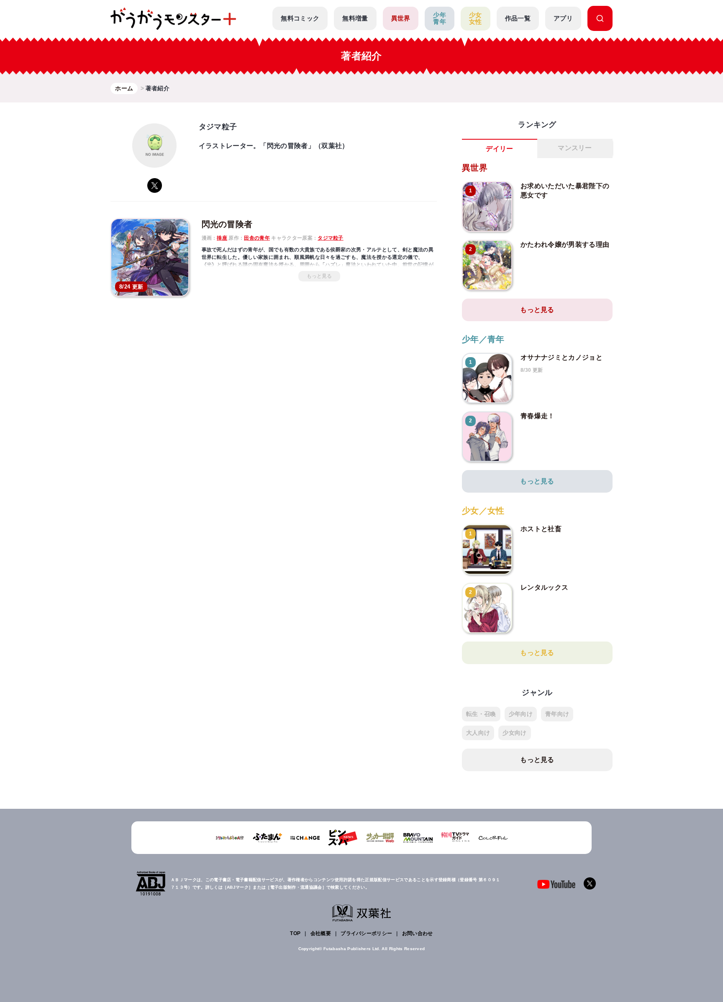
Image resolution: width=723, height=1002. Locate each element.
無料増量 (355, 18)
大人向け (478, 732)
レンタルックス (544, 587)
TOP (295, 933)
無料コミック (300, 18)
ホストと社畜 (540, 528)
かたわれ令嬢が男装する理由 (564, 244)
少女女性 (475, 18)
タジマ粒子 (331, 238)
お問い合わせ (417, 933)
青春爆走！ (537, 415)
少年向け (521, 714)
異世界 (400, 18)
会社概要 (320, 933)
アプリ (563, 18)
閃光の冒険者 (227, 224)
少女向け (514, 732)
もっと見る (319, 276)
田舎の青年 (257, 238)
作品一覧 (518, 18)
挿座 (222, 238)
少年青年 (439, 18)
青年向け (557, 714)
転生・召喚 (481, 714)
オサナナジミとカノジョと (561, 357)
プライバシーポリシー (366, 933)
